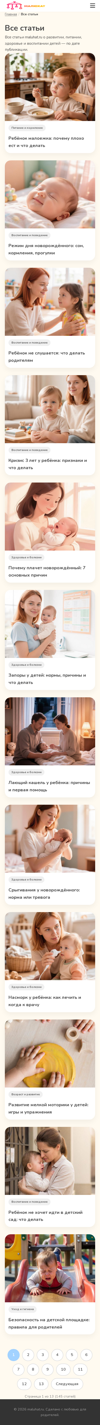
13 (41, 1384)
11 (80, 1369)
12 (24, 1384)
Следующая (67, 1384)
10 (63, 1369)
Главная (11, 14)
